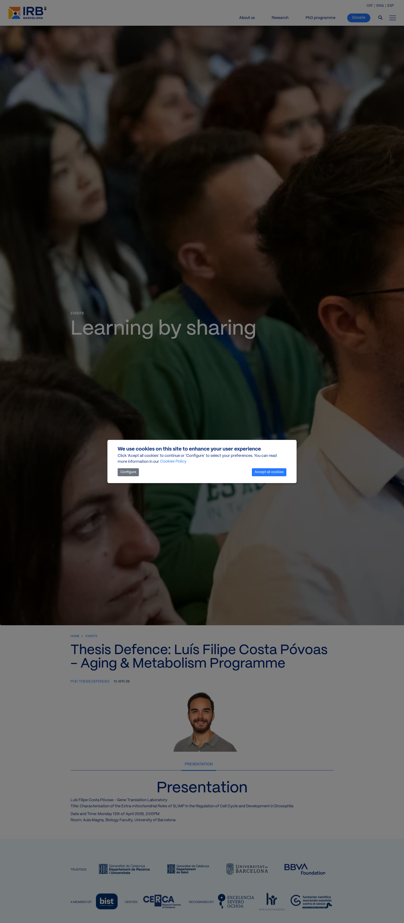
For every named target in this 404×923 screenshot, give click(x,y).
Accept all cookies (269, 472)
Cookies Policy (173, 461)
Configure (128, 472)
